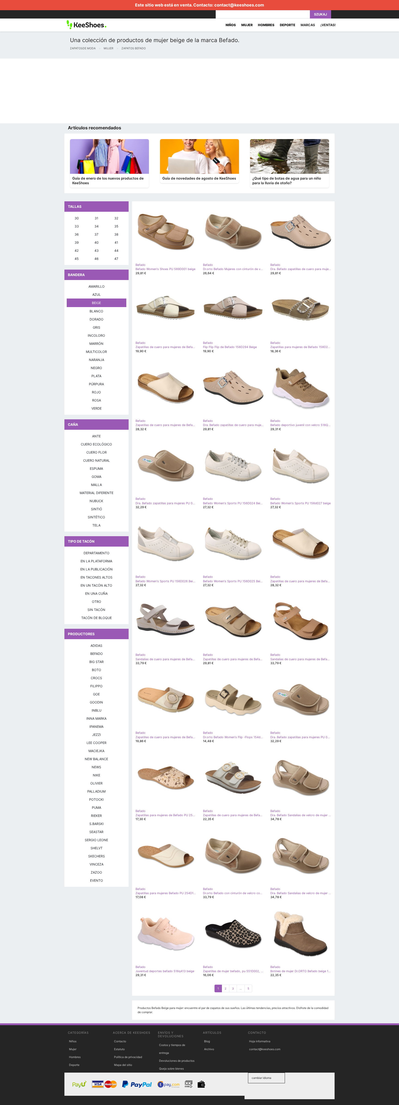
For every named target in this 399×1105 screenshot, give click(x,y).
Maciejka (96, 751)
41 (116, 242)
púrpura (96, 384)
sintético (96, 517)
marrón (96, 344)
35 (116, 226)
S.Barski (96, 824)
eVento (96, 880)
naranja (96, 360)
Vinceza (96, 864)
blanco (96, 311)
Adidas (96, 645)
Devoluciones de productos (176, 1060)
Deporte (74, 1065)
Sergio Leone (96, 840)
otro (96, 602)
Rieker (96, 816)
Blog (207, 1041)
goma (96, 477)
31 (96, 218)
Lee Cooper (96, 743)
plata (96, 376)
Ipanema (96, 726)
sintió (96, 509)
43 (96, 250)
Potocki (96, 799)
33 (77, 226)
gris (96, 327)
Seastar (96, 832)
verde (96, 408)
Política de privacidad (128, 1057)
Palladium (96, 791)
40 (96, 242)
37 (96, 234)
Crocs (96, 678)
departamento (96, 553)
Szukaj (320, 14)
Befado (96, 654)
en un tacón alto (96, 585)
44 (116, 250)
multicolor (96, 352)
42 (77, 250)
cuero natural (96, 460)
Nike (96, 775)
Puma (96, 807)
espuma (96, 468)
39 (77, 242)
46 (96, 259)
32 (116, 218)
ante (96, 436)
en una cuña (96, 593)
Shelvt (97, 848)
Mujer (72, 1049)
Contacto (120, 1041)
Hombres (75, 1057)
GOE (96, 694)
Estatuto (119, 1049)
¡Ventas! (328, 25)
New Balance (96, 759)
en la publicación (96, 569)
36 (77, 234)
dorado (96, 319)
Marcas (308, 25)
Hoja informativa (259, 1041)
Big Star (96, 662)
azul (96, 294)
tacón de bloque (96, 618)
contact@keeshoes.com (239, 5)
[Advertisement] (138, 91)
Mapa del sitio (123, 1065)
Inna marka (96, 718)
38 (116, 234)
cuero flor (96, 452)
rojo (96, 392)
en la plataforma (96, 561)
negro (96, 368)
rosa (96, 400)
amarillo (96, 286)
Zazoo (96, 872)
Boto (96, 670)
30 (77, 218)
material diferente (96, 493)
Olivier (96, 783)
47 (116, 259)
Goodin (96, 702)
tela (96, 525)
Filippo (96, 686)
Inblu (96, 710)
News (96, 767)
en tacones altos (96, 577)
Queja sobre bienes (171, 1068)
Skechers (96, 856)
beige (96, 303)
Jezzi (96, 735)
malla (96, 485)
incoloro (96, 335)
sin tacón (96, 610)
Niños (72, 1041)
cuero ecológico (96, 444)
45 (77, 259)
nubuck (96, 501)
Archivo (209, 1049)
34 (96, 226)
